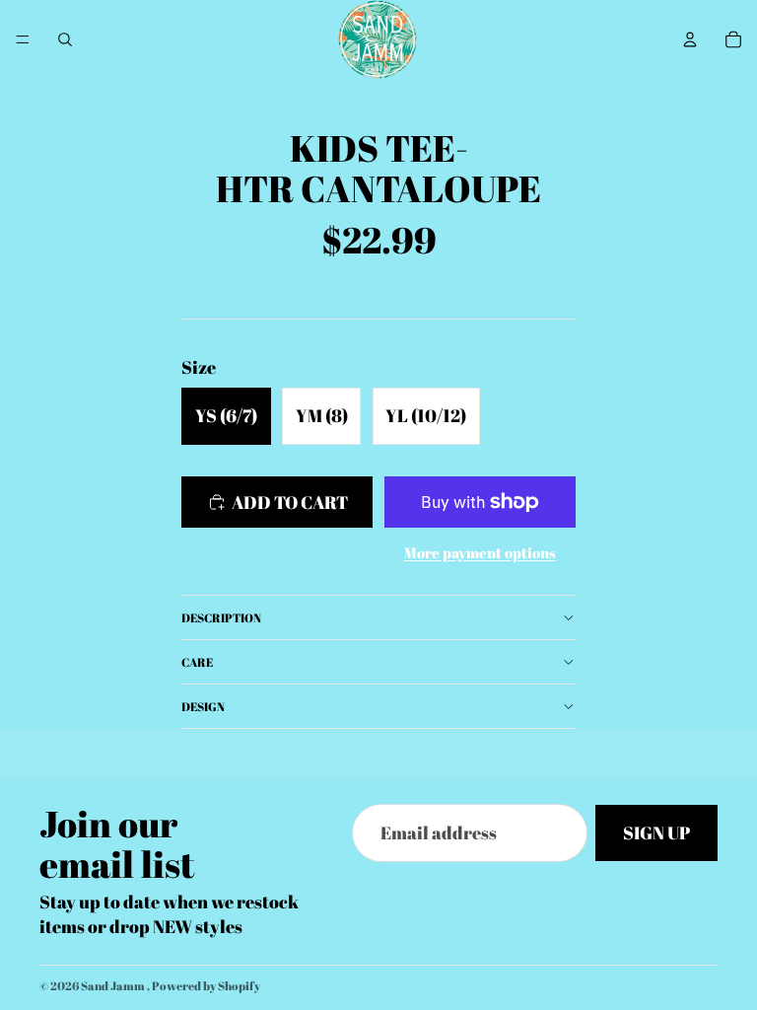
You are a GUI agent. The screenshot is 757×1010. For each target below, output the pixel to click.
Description (221, 617)
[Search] (65, 39)
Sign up (656, 833)
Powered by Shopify (206, 985)
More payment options (480, 552)
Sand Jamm (114, 985)
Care (197, 662)
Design (203, 706)
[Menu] (22, 39)
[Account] (690, 39)
